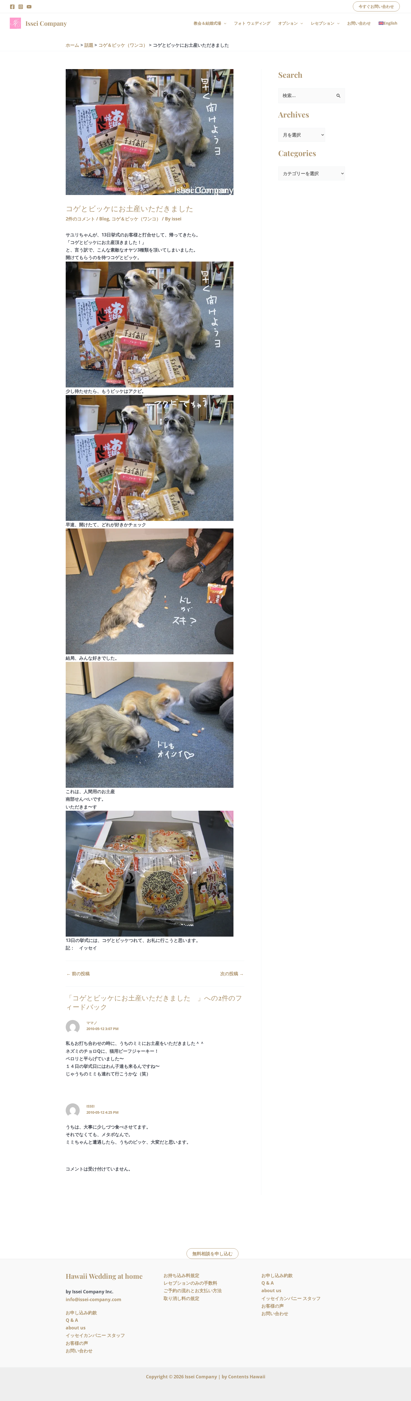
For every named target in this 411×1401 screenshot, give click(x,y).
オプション (288, 23)
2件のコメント (80, 219)
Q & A (72, 1320)
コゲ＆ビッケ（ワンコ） (136, 219)
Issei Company (46, 23)
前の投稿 (78, 973)
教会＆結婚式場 (207, 23)
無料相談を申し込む (212, 1253)
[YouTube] (29, 6)
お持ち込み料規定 (181, 1275)
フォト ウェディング (252, 23)
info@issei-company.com (93, 1299)
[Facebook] (12, 6)
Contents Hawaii (246, 1377)
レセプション (322, 23)
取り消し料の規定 (181, 1298)
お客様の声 (77, 1343)
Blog (104, 219)
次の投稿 (232, 973)
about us (76, 1328)
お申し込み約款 (81, 1313)
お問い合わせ (359, 23)
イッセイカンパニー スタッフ (95, 1335)
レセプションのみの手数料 (190, 1283)
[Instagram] (20, 6)
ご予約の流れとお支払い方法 (193, 1290)
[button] (376, 6)
